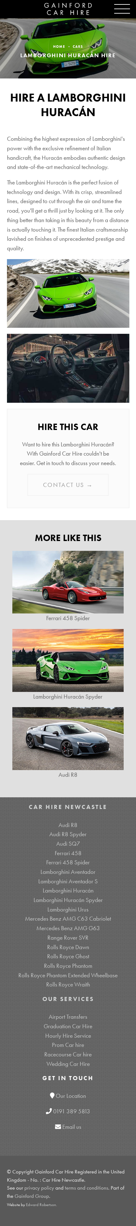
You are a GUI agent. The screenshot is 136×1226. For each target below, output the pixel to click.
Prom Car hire (68, 1045)
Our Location (71, 1096)
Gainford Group (32, 1196)
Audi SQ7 (68, 844)
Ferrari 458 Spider (68, 862)
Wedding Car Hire (68, 1064)
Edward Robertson (41, 1204)
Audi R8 (68, 825)
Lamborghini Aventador (68, 872)
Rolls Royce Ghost (68, 956)
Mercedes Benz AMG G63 (68, 928)
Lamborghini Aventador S (68, 881)
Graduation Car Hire (68, 1026)
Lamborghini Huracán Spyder (68, 900)
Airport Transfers (68, 1017)
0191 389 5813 (71, 1111)
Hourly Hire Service (68, 1036)
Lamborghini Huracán (68, 890)
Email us (71, 1127)
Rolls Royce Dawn (68, 947)
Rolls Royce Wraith (68, 984)
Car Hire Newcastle (68, 807)
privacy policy (39, 1188)
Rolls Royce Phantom (68, 966)
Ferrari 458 (68, 853)
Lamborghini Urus (68, 909)
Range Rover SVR (68, 938)
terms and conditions (86, 1188)
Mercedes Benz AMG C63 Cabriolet (68, 919)
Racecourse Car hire (68, 1054)
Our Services (68, 999)
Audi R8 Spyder (68, 834)
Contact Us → (68, 485)
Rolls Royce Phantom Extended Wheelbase (68, 975)
